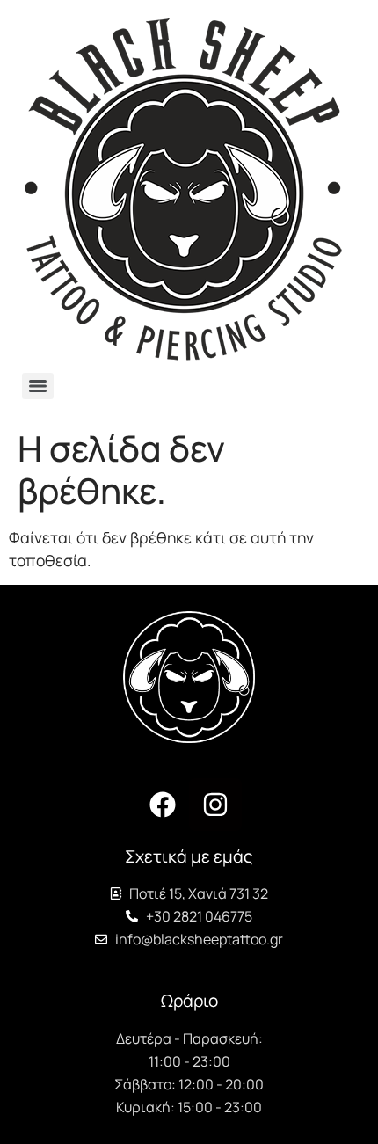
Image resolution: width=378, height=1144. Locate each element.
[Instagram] (215, 804)
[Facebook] (162, 804)
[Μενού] (38, 386)
